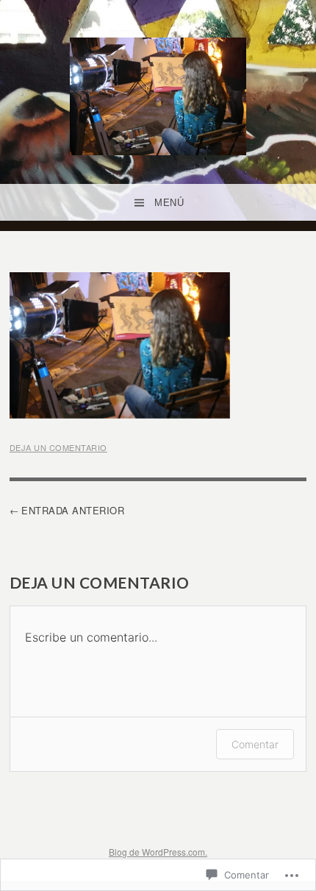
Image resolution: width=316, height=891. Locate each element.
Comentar (255, 744)
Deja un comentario (58, 447)
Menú (169, 202)
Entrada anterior (72, 510)
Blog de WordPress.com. (158, 851)
